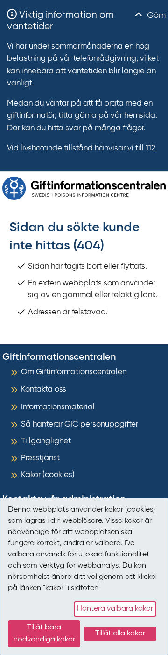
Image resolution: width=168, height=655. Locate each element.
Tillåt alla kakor (120, 633)
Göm (155, 15)
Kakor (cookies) (48, 475)
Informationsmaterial (58, 407)
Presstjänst (40, 458)
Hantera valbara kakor (115, 608)
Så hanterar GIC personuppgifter (79, 424)
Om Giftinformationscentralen (73, 372)
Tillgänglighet (46, 441)
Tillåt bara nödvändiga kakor (44, 633)
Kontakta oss (43, 389)
